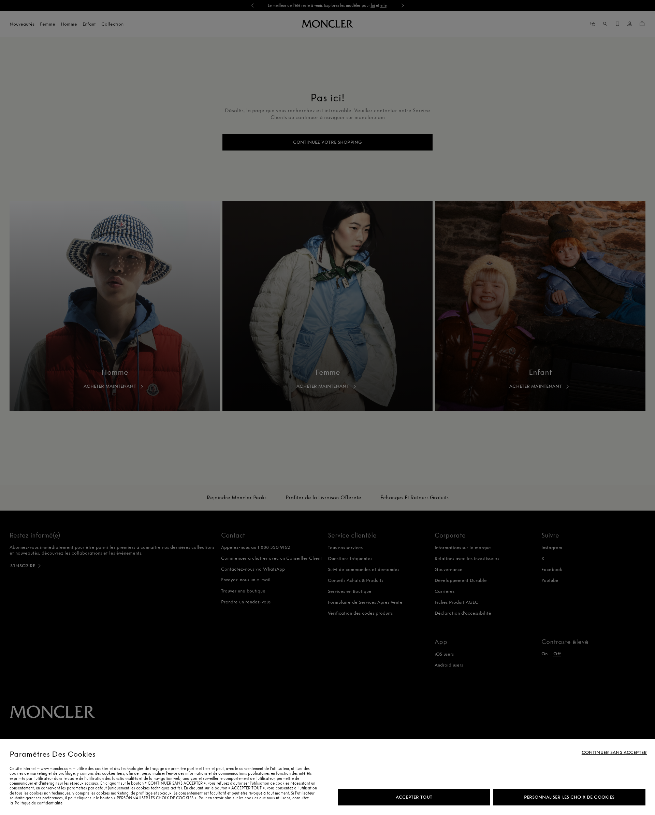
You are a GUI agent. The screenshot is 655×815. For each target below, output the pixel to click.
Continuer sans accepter (614, 752)
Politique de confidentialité (38, 803)
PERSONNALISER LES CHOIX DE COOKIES (569, 797)
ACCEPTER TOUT (414, 797)
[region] (327, 777)
